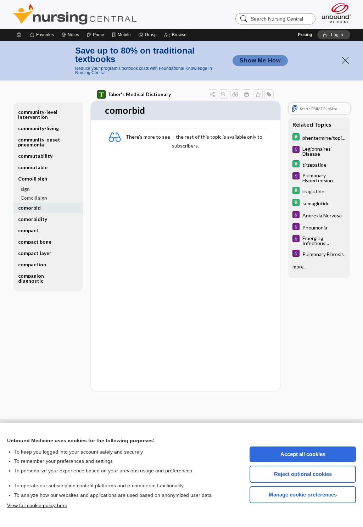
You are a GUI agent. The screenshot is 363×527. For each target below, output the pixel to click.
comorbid (29, 208)
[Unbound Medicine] (336, 13)
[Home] (19, 35)
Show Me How (260, 60)
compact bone (34, 242)
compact (28, 230)
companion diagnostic (31, 278)
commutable (33, 167)
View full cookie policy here (37, 505)
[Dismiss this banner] (345, 60)
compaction (32, 264)
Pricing (305, 34)
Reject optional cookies (303, 474)
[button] (176, 35)
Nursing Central (101, 14)
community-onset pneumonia (39, 142)
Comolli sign (34, 198)
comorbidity (32, 219)
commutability (35, 156)
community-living (38, 128)
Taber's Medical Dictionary (139, 94)
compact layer (34, 253)
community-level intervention (37, 114)
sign (25, 189)
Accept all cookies (302, 454)
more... (299, 267)
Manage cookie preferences (303, 495)
